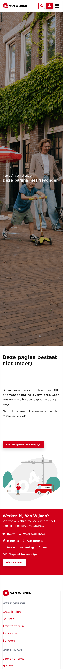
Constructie (35, 540)
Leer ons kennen (14, 658)
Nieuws (8, 666)
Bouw (11, 534)
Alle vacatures (14, 562)
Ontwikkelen (12, 611)
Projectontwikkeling (20, 547)
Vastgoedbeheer (34, 534)
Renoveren (10, 633)
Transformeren (13, 626)
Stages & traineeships (23, 554)
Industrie (13, 540)
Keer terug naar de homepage (23, 444)
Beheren (9, 640)
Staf (44, 547)
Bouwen (9, 619)
